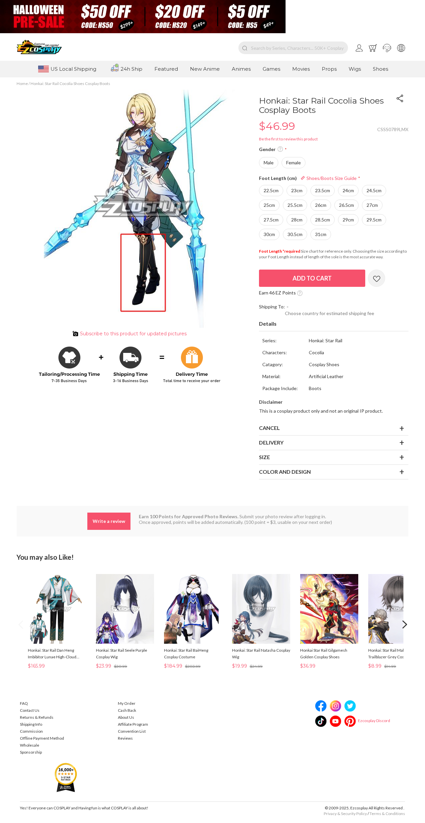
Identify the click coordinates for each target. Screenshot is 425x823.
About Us (126, 717)
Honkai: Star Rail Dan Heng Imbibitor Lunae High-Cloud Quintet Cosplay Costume (52, 654)
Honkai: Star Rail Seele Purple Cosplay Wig (121, 653)
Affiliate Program (133, 724)
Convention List (132, 731)
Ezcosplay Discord (374, 720)
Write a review (109, 521)
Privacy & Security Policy (345, 813)
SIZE (264, 457)
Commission (31, 731)
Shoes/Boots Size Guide (331, 178)
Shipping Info (31, 724)
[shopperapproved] (65, 777)
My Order (126, 703)
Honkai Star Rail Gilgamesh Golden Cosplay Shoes (323, 653)
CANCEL (269, 428)
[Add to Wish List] (376, 278)
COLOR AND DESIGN (285, 471)
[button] (387, 48)
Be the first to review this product (288, 138)
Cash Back (127, 710)
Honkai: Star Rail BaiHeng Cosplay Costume (186, 653)
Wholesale (29, 745)
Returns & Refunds (36, 717)
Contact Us (30, 710)
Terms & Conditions (387, 813)
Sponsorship (31, 752)
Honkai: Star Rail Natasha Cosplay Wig (261, 653)
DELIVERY (271, 442)
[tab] (333, 324)
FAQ (24, 703)
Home (22, 83)
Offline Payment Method (42, 738)
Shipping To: (272, 306)
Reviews (125, 738)
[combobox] (293, 47)
